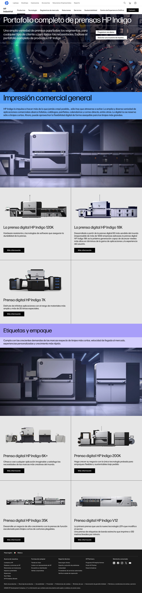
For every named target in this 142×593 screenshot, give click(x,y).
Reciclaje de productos (26, 584)
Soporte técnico (64, 559)
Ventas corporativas (37, 570)
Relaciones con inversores (12, 568)
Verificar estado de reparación (68, 573)
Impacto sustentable (10, 570)
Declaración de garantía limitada (95, 584)
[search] (124, 3)
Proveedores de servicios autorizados (70, 570)
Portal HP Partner (91, 565)
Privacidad (49, 584)
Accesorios (46, 3)
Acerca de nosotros (11, 559)
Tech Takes (7, 576)
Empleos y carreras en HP (12, 565)
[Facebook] (118, 563)
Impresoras (35, 3)
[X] (126, 563)
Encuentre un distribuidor (39, 568)
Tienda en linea (36, 562)
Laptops (16, 3)
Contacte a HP (8, 562)
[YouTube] (130, 563)
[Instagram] (122, 563)
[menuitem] (16, 3)
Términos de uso (78, 584)
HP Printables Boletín (10, 578)
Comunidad (62, 568)
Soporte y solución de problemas (68, 565)
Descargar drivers (64, 562)
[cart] (130, 3)
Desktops (24, 3)
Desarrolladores (91, 568)
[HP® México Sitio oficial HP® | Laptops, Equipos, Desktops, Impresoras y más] (6, 3)
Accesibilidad (40, 584)
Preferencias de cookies (63, 584)
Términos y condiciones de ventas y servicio (122, 584)
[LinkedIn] (114, 563)
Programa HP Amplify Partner (95, 562)
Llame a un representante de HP (41, 565)
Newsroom (7, 573)
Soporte (77, 3)
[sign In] (135, 3)
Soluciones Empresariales (62, 3)
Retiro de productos (10, 584)
